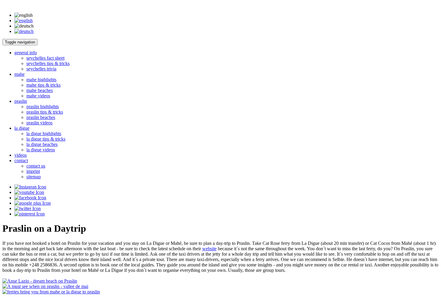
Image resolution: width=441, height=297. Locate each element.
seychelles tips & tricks (48, 63)
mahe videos (38, 95)
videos (20, 155)
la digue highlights (43, 133)
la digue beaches (42, 144)
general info (25, 52)
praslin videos (39, 122)
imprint (33, 171)
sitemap (33, 176)
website (209, 248)
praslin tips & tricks (44, 111)
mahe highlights (41, 79)
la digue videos (40, 149)
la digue (21, 128)
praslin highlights (42, 106)
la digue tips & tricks (45, 138)
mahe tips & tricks (43, 85)
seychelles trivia (41, 68)
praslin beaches (40, 117)
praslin (20, 101)
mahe (19, 74)
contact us (35, 165)
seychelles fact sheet (45, 58)
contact (21, 160)
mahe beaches (39, 90)
